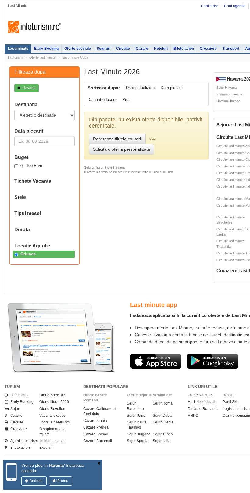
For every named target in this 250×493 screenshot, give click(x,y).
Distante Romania (203, 409)
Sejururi (103, 48)
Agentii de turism (23, 441)
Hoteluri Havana (228, 101)
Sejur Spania (137, 441)
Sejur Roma (163, 403)
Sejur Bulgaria (139, 434)
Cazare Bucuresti (97, 441)
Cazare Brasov (95, 434)
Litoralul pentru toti (54, 422)
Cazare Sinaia (95, 421)
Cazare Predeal (96, 427)
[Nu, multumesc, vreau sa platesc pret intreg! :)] (98, 463)
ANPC (193, 415)
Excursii (45, 447)
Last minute (18, 48)
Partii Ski (230, 402)
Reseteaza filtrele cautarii (117, 138)
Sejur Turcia (163, 434)
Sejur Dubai (163, 415)
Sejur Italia (161, 441)
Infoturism (34, 27)
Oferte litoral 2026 (54, 402)
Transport (231, 48)
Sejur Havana (226, 87)
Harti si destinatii (201, 402)
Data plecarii (172, 87)
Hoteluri (161, 48)
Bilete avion (183, 48)
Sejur (13, 409)
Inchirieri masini (52, 441)
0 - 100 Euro (31, 166)
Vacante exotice (52, 415)
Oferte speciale (77, 48)
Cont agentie (234, 6)
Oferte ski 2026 (200, 395)
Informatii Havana (229, 94)
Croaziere (208, 48)
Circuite (123, 48)
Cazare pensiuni (236, 415)
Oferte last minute (42, 57)
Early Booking (46, 48)
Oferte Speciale (52, 395)
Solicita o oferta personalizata (121, 149)
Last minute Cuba (75, 57)
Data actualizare (140, 87)
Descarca (155, 361)
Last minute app (153, 304)
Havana (29, 88)
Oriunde (28, 254)
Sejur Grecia (163, 422)
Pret (126, 99)
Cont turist (209, 6)
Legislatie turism (236, 409)
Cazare (142, 48)
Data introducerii (102, 99)
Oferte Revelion (52, 409)
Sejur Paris (136, 415)
